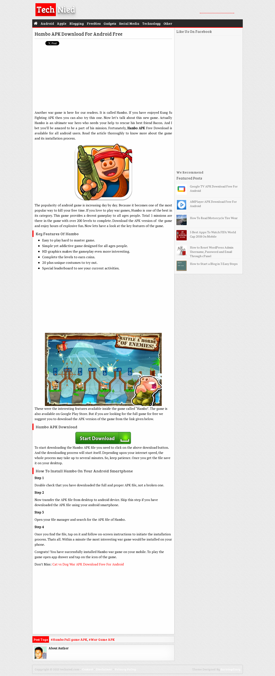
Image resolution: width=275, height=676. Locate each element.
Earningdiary (230, 669)
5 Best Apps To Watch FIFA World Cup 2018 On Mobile (213, 234)
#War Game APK (102, 639)
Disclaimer (104, 669)
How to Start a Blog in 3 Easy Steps (214, 264)
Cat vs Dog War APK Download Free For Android (88, 564)
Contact (87, 669)
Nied (56, 9)
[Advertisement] (103, 80)
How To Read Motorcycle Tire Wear (214, 218)
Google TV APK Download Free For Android (214, 188)
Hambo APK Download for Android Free (78, 34)
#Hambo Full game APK (69, 639)
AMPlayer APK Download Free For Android (213, 204)
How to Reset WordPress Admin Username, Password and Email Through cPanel (211, 251)
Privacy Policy (125, 669)
